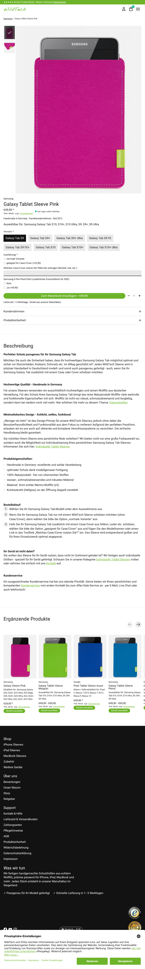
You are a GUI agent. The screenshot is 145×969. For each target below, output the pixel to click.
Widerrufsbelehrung (16, 847)
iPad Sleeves (12, 750)
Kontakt (51, 563)
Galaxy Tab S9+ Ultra (69, 238)
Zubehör (9, 761)
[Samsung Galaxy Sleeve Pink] (20, 656)
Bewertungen (59, 2)
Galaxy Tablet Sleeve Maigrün (51, 687)
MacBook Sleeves (15, 756)
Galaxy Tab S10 (46, 247)
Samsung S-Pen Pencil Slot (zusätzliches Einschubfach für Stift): (37, 279)
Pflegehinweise (13, 830)
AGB (6, 836)
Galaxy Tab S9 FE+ (17, 247)
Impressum (11, 859)
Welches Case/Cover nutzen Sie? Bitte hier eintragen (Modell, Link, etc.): (41, 268)
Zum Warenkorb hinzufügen (64, 296)
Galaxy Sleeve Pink (14, 686)
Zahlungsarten (13, 825)
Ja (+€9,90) (12, 287)
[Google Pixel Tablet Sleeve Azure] (90, 656)
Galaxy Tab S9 (15, 238)
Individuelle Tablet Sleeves (53, 447)
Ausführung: (11, 255)
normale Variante (15, 259)
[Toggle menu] (137, 9)
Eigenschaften (118, 402)
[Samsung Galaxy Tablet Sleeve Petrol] (125, 656)
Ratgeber (9, 799)
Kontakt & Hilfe (13, 814)
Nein (9, 283)
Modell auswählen (14, 710)
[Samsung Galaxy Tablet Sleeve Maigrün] (55, 656)
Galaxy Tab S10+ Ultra (104, 247)
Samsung (8, 198)
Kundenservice (30, 585)
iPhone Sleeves (13, 744)
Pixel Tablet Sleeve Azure (88, 686)
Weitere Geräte (13, 767)
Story (7, 793)
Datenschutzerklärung (17, 853)
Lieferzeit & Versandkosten (21, 819)
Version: (9, 231)
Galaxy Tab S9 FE (100, 238)
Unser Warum (12, 787)
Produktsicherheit (15, 842)
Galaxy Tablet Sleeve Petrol (121, 687)
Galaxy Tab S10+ (72, 247)
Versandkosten (26, 213)
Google (77, 682)
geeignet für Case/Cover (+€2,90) (24, 263)
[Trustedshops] (134, 919)
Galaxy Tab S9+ (40, 238)
